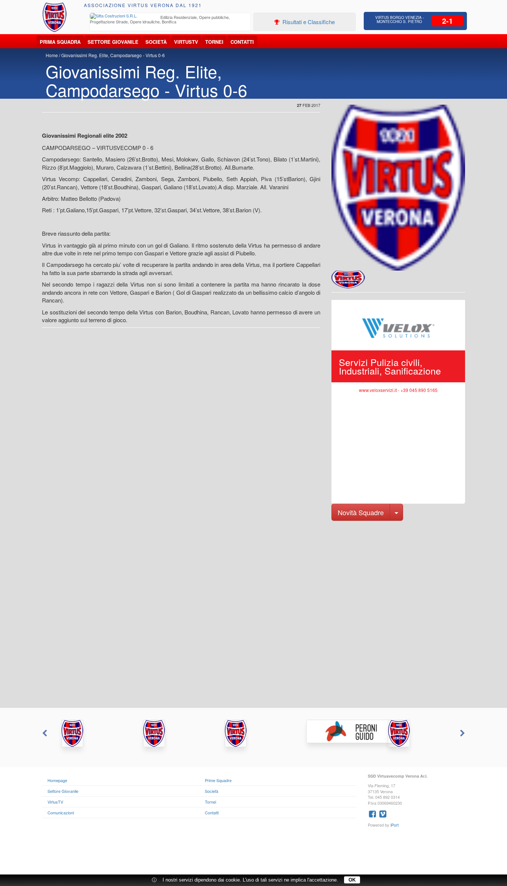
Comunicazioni (61, 812)
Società (156, 41)
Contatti (242, 41)
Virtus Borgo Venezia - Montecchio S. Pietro (399, 19)
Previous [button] (44, 733)
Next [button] (463, 733)
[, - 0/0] (348, 279)
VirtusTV (186, 41)
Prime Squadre (218, 780)
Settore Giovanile (113, 41)
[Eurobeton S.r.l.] (417, 733)
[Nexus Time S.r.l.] (253, 733)
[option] (170, 20)
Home (52, 55)
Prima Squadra (60, 41)
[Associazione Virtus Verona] (54, 17)
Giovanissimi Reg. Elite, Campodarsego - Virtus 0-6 (113, 55)
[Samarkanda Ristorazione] (172, 733)
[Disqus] (253, 613)
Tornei (214, 41)
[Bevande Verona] (90, 733)
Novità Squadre (361, 512)
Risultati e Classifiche (308, 22)
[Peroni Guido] (335, 731)
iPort (394, 825)
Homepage (57, 780)
